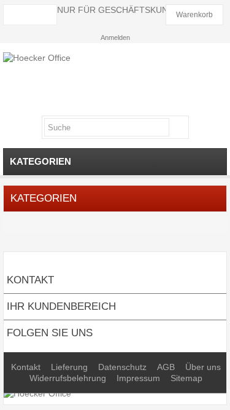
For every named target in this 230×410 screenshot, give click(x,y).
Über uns (203, 367)
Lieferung (70, 367)
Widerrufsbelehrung (69, 378)
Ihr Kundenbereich (61, 306)
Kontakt (27, 367)
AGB (167, 367)
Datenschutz (123, 367)
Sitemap (186, 378)
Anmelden (115, 37)
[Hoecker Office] (115, 79)
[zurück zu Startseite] (11, 224)
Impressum (140, 378)
